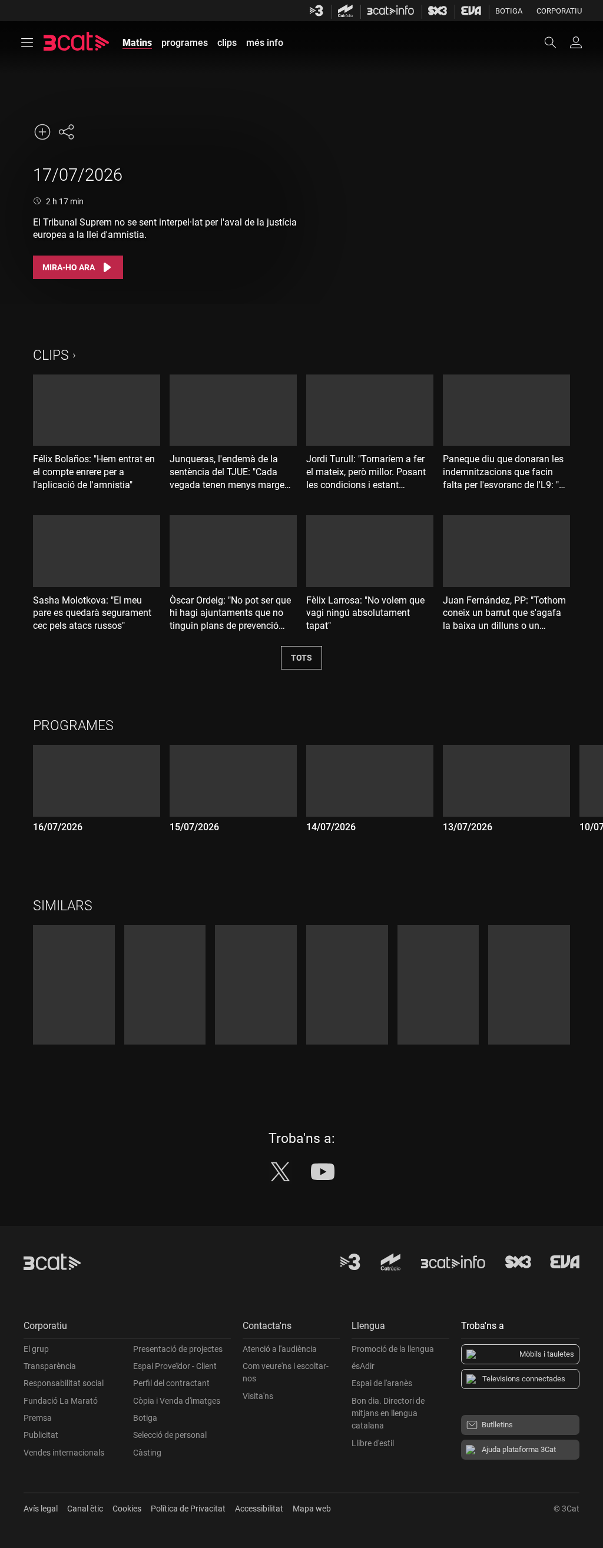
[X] (280, 1172)
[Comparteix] (66, 131)
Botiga (508, 10)
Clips (51, 355)
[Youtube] (322, 1172)
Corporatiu (559, 10)
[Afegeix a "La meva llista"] (42, 131)
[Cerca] (556, 42)
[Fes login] (576, 42)
